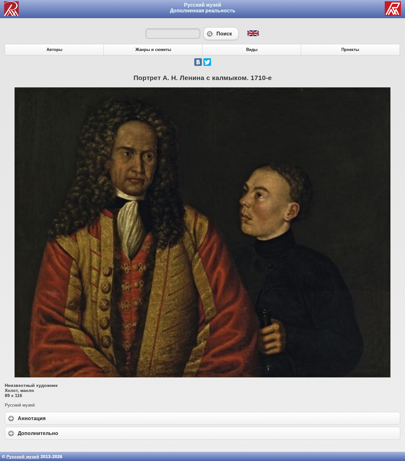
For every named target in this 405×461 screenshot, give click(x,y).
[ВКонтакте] (198, 62)
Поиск (221, 34)
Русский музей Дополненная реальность (202, 7)
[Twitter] (207, 62)
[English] (252, 34)
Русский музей (22, 456)
